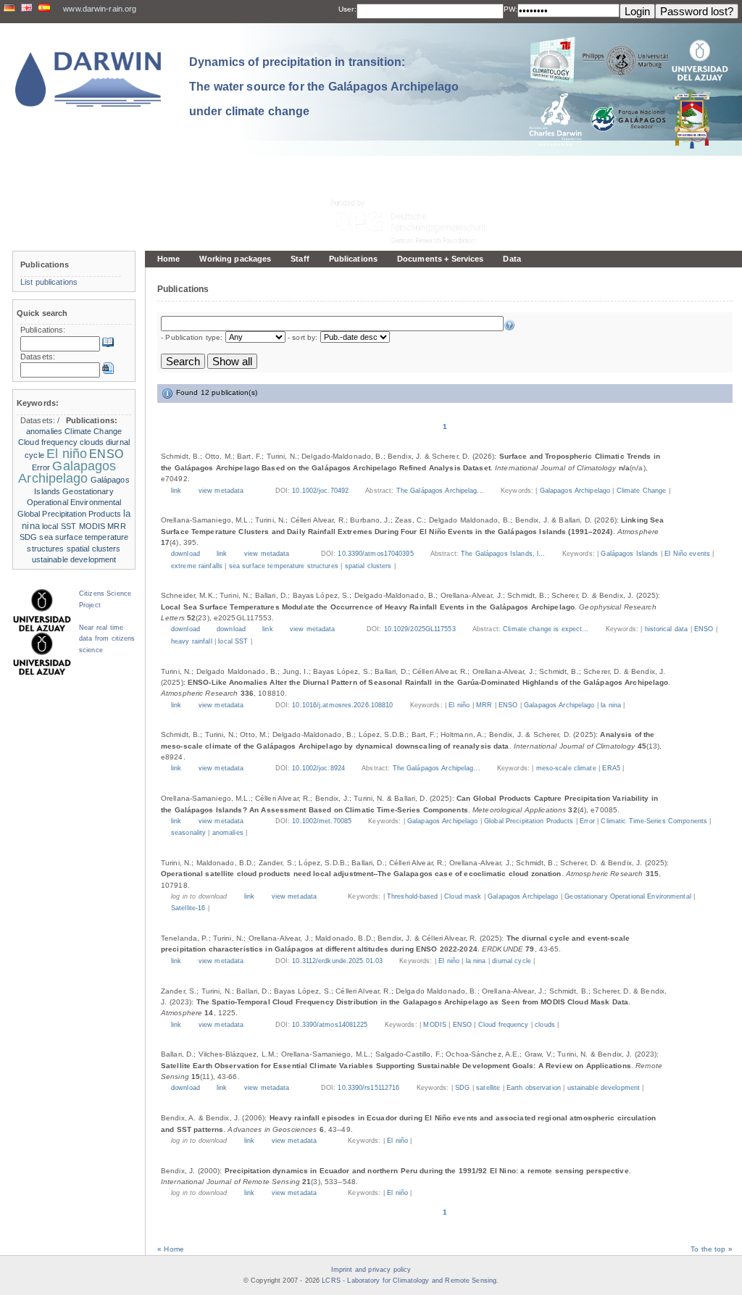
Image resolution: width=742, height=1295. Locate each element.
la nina (611, 705)
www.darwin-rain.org (99, 8)
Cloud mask (462, 896)
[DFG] (417, 189)
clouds (545, 1024)
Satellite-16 (188, 908)
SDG (462, 1087)
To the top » (712, 1249)
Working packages (235, 258)
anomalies (227, 832)
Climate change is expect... (547, 629)
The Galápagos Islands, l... (504, 553)
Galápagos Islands (629, 553)
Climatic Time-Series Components (654, 821)
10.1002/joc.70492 (320, 490)
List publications (49, 282)
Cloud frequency (503, 1024)
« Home (170, 1249)
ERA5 (611, 768)
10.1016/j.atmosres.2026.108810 (342, 705)
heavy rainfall (191, 641)
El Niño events (687, 553)
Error (587, 821)
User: (347, 9)
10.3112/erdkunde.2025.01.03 (337, 961)
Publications (353, 258)
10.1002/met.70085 (321, 821)
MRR (484, 705)
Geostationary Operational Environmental (627, 896)
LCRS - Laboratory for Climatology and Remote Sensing (409, 1280)
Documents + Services (440, 258)
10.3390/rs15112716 (368, 1087)
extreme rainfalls (196, 566)
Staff (300, 258)
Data (511, 258)
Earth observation (534, 1087)
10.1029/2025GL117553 (420, 629)
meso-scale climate (566, 768)
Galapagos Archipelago (575, 490)
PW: (510, 9)
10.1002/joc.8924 (318, 768)
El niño (459, 705)
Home (168, 258)
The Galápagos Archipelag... (441, 490)
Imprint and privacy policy (371, 1269)
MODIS (434, 1024)
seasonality (188, 832)
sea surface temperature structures (283, 566)
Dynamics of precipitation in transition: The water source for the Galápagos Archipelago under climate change (324, 86)
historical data (666, 629)
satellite (488, 1087)
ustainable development (603, 1087)
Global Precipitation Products (528, 821)
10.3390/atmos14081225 (329, 1024)
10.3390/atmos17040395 (375, 553)
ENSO (703, 629)
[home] (88, 79)
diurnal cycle (511, 961)
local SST (233, 641)
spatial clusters (368, 566)
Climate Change (642, 490)
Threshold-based (412, 896)
